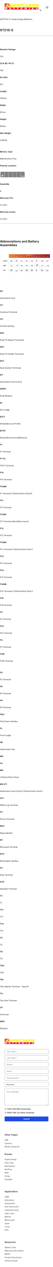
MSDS (7, 1254)
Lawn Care (9, 1213)
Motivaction (10, 1166)
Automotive (10, 1203)
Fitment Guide (11, 1261)
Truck (7, 1227)
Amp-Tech (9, 1163)
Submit (26, 1119)
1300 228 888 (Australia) (18, 1109)
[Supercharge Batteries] (22, 7)
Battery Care (10, 1247)
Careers (8, 1143)
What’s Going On (12, 1146)
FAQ (6, 1140)
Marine (8, 1216)
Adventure (9, 1200)
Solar (7, 1223)
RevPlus (8, 1169)
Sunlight (8, 1179)
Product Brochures (13, 1257)
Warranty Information (14, 1250)
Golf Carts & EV (12, 1206)
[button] (47, 7)
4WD (7, 1197)
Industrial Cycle (12, 1210)
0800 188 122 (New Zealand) (20, 1112)
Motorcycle (10, 1220)
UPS (7, 1230)
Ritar (7, 1172)
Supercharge (10, 1159)
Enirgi (7, 1176)
